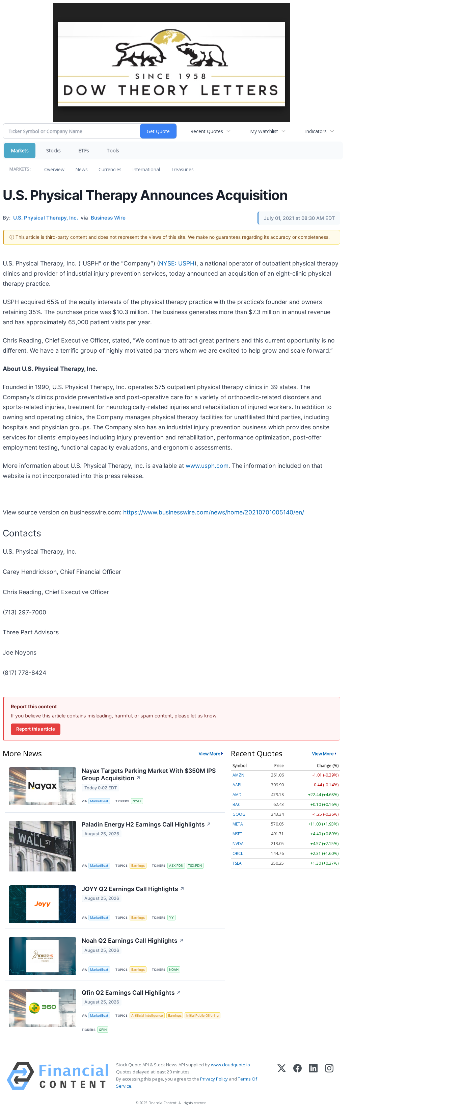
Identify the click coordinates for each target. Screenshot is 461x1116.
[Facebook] (297, 1076)
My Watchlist (264, 131)
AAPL (237, 785)
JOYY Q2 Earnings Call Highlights (133, 888)
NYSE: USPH (176, 263)
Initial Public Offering (202, 1015)
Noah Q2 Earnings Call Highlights (133, 940)
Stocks (53, 150)
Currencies (110, 169)
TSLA (237, 863)
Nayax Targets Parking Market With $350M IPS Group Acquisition (149, 774)
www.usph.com (207, 465)
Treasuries (182, 169)
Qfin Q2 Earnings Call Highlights (131, 992)
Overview (54, 169)
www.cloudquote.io (230, 1065)
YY (171, 917)
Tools (113, 150)
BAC (237, 804)
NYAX (137, 801)
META (238, 824)
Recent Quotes (206, 131)
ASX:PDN (176, 865)
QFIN (103, 1030)
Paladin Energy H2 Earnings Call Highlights (146, 824)
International (146, 169)
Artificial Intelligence (147, 1015)
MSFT (237, 834)
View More (209, 754)
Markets (20, 150)
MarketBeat (99, 801)
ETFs (83, 150)
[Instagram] (329, 1076)
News (81, 169)
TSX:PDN (195, 865)
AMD (237, 794)
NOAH (174, 969)
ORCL (238, 853)
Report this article (35, 729)
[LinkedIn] (313, 1076)
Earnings (138, 865)
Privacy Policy (214, 1079)
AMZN (238, 775)
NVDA (238, 843)
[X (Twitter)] (282, 1076)
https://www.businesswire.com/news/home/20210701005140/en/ (213, 512)
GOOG (239, 814)
